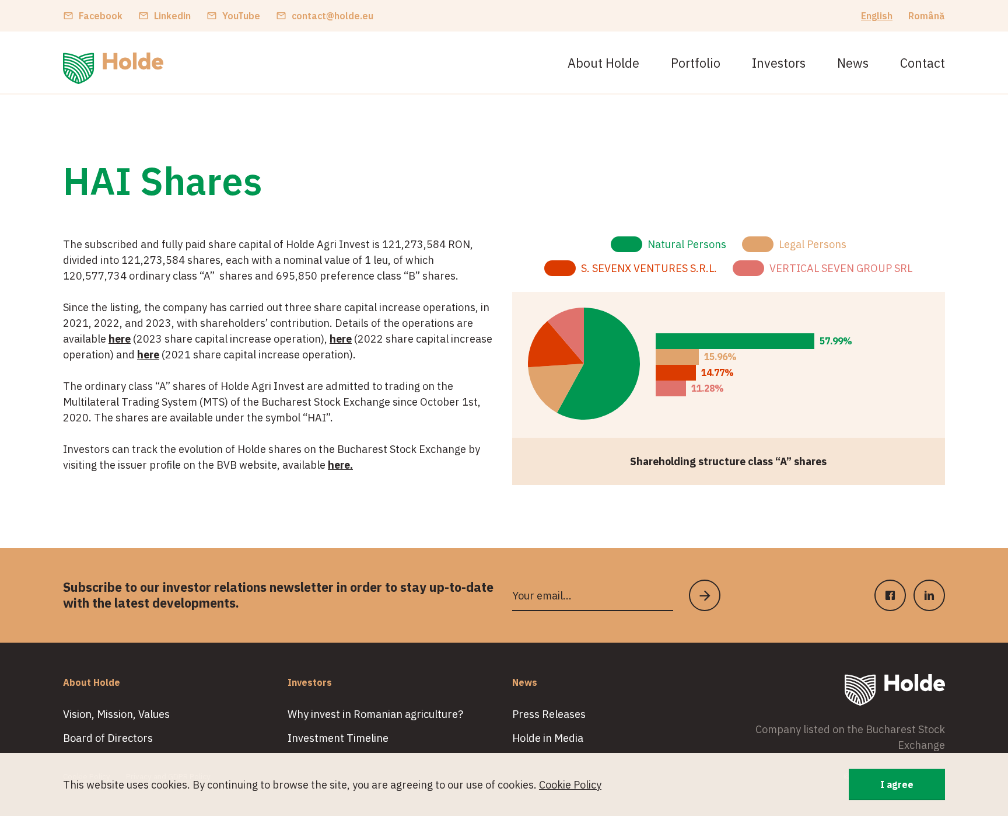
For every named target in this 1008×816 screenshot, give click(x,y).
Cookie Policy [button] (570, 784)
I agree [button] (897, 784)
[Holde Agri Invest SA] (113, 68)
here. (340, 465)
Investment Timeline (338, 738)
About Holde (603, 63)
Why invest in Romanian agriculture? (375, 714)
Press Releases (549, 714)
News (853, 63)
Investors (779, 63)
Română (926, 16)
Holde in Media (547, 738)
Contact (922, 63)
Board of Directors (108, 738)
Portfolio (695, 63)
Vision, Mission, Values (116, 714)
